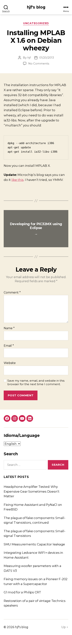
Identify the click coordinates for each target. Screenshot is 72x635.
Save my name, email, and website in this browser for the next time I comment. (35, 382)
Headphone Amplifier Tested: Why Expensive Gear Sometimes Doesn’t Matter (31, 491)
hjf (29, 57)
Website (10, 363)
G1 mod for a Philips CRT (22, 592)
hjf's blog (36, 7)
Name (9, 328)
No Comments (38, 63)
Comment (12, 292)
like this (17, 180)
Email (9, 345)
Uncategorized (36, 23)
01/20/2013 (46, 57)
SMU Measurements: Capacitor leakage (34, 544)
